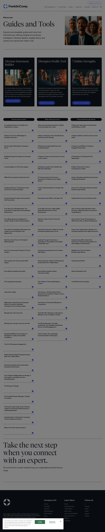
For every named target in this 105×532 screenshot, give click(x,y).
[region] (33, 523)
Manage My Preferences (52, 522)
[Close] (60, 521)
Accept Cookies (40, 522)
